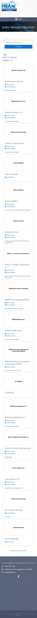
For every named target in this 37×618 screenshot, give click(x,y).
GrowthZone (22, 551)
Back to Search (9, 57)
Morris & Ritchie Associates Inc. (18, 448)
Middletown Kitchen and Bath (17, 299)
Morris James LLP (12, 479)
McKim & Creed (11, 232)
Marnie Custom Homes (14, 143)
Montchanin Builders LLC (15, 417)
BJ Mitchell (9, 392)
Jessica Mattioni (11, 174)
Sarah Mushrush (11, 538)
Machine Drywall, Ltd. (14, 81)
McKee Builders (11, 201)
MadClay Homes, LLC (14, 112)
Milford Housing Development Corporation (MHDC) (17, 362)
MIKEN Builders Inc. (13, 330)
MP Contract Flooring (14, 510)
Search (19, 47)
